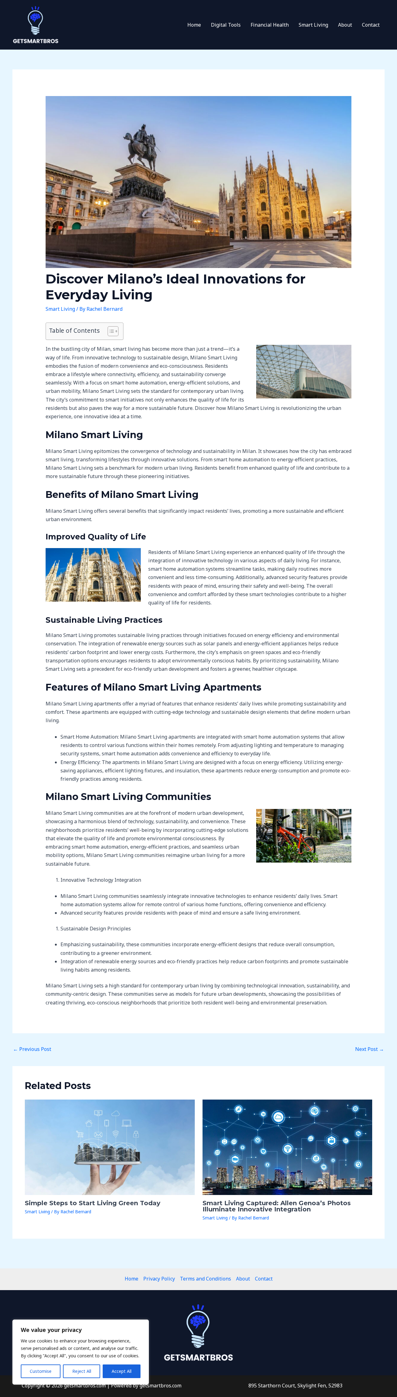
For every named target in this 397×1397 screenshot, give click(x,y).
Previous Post (32, 1049)
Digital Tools (226, 24)
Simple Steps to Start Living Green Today (92, 1203)
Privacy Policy (159, 1278)
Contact (371, 24)
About (345, 24)
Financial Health (270, 24)
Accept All (122, 1371)
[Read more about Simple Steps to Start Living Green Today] (110, 1146)
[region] (80, 1352)
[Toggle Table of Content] (110, 331)
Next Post (369, 1049)
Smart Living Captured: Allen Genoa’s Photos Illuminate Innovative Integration (277, 1206)
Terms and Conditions (205, 1278)
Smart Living (313, 24)
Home (194, 24)
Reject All (81, 1371)
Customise (40, 1371)
